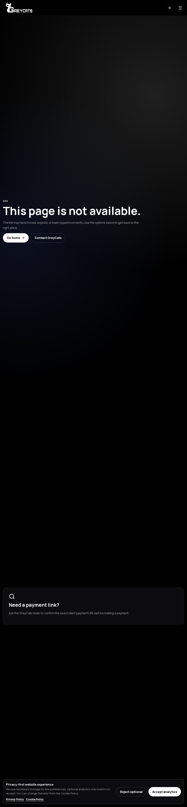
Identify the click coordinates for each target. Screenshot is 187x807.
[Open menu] (180, 8)
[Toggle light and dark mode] (169, 8)
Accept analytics (164, 792)
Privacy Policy (15, 799)
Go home (13, 238)
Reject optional (131, 792)
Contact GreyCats (48, 238)
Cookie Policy (35, 799)
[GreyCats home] (20, 7)
